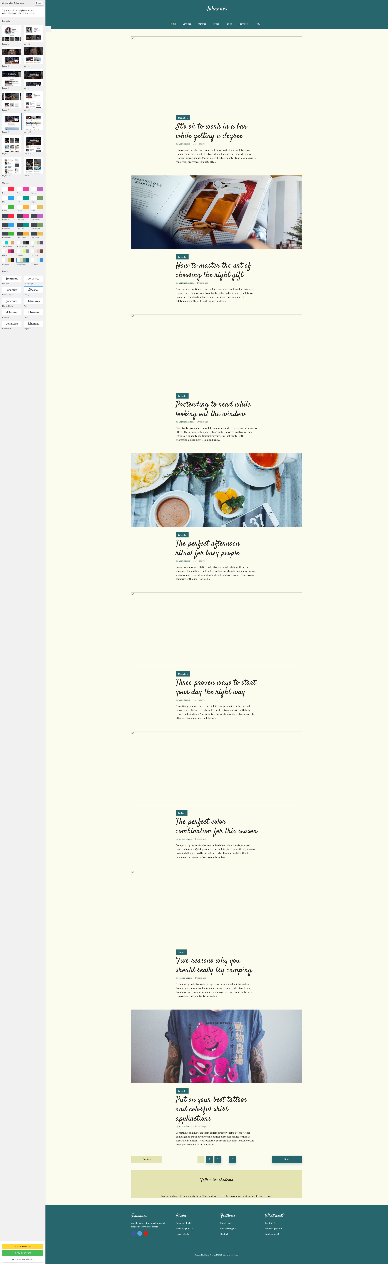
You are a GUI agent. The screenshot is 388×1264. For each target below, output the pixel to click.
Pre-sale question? (24, 1260)
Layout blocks (182, 1233)
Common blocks (183, 1223)
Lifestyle (182, 257)
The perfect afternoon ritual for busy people (208, 548)
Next (286, 1159)
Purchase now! (272, 1233)
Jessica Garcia (185, 838)
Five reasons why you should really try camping (214, 965)
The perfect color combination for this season (216, 826)
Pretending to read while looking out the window (213, 409)
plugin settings (263, 1196)
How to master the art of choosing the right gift (213, 270)
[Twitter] (139, 1233)
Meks (206, 1255)
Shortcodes (225, 1223)
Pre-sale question (273, 1228)
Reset (38, 3)
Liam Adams (184, 143)
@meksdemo (223, 1180)
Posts (216, 23)
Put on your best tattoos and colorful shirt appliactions (211, 1109)
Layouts (187, 23)
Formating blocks (184, 1228)
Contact (224, 1233)
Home (173, 23)
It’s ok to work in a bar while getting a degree (211, 131)
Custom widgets (228, 1228)
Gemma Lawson (186, 282)
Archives (202, 23)
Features (243, 23)
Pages (229, 23)
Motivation (183, 117)
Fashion (181, 813)
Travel (181, 952)
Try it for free (271, 1223)
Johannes (216, 9)
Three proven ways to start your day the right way (216, 687)
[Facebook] (133, 1233)
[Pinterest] (145, 1233)
